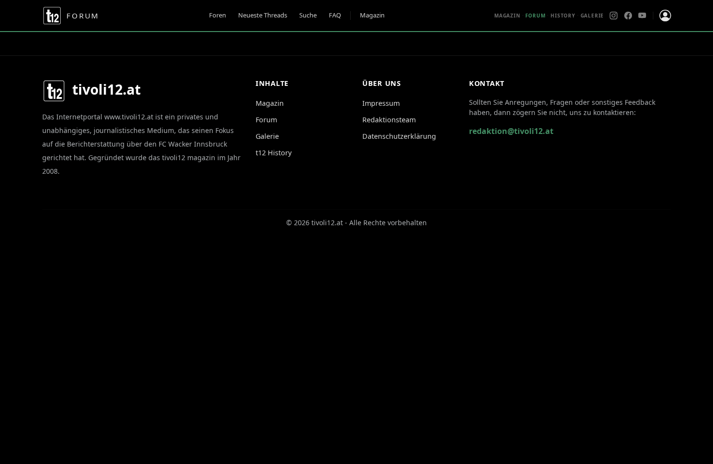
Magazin (372, 15)
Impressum (381, 103)
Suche (308, 15)
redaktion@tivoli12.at (511, 131)
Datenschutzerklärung (399, 136)
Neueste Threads (262, 15)
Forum (266, 119)
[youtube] (642, 15)
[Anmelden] (665, 15)
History (563, 15)
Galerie (592, 15)
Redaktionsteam (389, 119)
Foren (217, 15)
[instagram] (613, 15)
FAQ (335, 15)
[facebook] (628, 15)
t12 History (274, 152)
